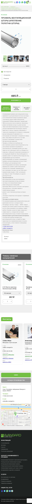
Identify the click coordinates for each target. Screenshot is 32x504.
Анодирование (5, 479)
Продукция (12, 6)
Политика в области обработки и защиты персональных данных (15, 499)
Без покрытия (7, 71)
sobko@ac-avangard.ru (8, 401)
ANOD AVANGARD (5, 6)
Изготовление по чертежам (8, 477)
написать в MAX (7, 362)
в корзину (15, 100)
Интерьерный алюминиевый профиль (10, 464)
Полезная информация (7, 451)
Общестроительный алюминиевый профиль (12, 466)
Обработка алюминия (6, 483)
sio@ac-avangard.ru (8, 228)
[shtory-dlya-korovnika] (16, 40)
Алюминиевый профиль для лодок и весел (12, 468)
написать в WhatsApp (8, 354)
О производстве (5, 443)
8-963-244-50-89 (7, 351)
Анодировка (7, 75)
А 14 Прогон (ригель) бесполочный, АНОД (9, 288)
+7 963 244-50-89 (8, 226)
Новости (3, 447)
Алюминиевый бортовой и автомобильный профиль (14, 459)
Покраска (6, 78)
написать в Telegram (8, 358)
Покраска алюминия (6, 481)
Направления (4, 449)
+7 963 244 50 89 (15, 2)
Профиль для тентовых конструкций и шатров (11, 9)
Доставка (3, 445)
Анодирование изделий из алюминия (10, 470)
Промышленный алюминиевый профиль (10, 8)
